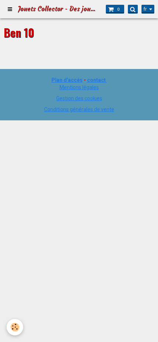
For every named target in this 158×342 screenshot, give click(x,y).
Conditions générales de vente (79, 109)
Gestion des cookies (79, 98)
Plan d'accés (67, 80)
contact (96, 80)
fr (145, 9)
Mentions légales (79, 87)
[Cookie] (15, 327)
